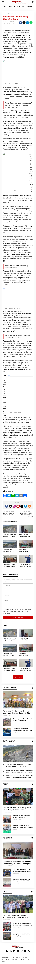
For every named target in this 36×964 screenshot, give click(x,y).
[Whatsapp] (31, 22)
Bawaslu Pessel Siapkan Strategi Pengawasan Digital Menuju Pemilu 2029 (22, 826)
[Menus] (3, 2)
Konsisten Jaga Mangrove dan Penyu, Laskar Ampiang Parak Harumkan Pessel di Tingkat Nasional (22, 934)
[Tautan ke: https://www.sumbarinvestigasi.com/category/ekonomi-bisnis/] (32, 687)
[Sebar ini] (20, 22)
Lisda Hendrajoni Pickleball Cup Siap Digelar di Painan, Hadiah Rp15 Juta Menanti (25, 565)
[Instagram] (14, 506)
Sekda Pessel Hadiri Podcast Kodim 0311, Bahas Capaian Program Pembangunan (19, 771)
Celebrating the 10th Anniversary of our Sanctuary (26, 514)
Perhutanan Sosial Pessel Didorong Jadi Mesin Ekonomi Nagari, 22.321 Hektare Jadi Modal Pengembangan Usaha (17, 712)
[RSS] (29, 506)
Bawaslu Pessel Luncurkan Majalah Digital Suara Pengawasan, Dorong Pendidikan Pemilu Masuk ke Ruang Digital (22, 816)
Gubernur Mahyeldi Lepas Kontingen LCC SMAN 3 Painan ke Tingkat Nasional (23, 880)
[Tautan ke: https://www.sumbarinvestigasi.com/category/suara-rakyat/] (32, 741)
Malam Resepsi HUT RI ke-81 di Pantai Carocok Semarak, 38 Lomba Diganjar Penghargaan (22, 924)
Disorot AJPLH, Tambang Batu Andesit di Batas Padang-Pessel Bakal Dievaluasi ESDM (10, 550)
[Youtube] (18, 506)
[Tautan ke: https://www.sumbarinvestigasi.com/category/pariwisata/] (32, 892)
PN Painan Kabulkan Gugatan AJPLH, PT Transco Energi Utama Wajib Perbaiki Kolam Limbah (19, 776)
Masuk (4, 961)
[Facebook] (6, 506)
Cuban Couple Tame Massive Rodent (9, 513)
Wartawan (15, 959)
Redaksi (24, 957)
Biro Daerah (5, 959)
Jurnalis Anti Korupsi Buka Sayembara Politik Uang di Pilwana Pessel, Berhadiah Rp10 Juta (17, 809)
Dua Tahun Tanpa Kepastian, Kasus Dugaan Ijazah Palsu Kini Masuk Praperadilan (10, 565)
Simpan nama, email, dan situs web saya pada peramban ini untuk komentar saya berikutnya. (17, 611)
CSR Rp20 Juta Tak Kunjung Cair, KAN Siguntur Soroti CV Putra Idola (9, 535)
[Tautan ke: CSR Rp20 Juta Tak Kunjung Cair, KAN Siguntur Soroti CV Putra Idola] (18, 753)
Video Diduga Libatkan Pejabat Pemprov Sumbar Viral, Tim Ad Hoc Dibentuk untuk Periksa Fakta (24, 535)
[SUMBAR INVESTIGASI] (18, 2)
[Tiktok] (21, 506)
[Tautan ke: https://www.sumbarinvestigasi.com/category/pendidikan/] (32, 838)
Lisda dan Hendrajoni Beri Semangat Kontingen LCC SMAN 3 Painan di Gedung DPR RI (23, 870)
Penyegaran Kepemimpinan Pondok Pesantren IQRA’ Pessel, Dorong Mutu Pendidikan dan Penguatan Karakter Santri (26, 550)
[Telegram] (25, 506)
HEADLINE (5, 23)
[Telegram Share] (27, 22)
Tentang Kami (24, 959)
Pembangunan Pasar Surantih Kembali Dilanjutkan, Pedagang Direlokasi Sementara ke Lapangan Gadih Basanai (23, 719)
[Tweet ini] (24, 22)
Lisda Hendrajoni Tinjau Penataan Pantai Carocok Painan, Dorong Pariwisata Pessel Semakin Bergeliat (17, 916)
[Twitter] (10, 506)
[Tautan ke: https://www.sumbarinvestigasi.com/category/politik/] (32, 784)
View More (18, 677)
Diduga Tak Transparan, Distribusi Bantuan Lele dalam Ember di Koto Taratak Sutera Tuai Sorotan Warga (23, 729)
